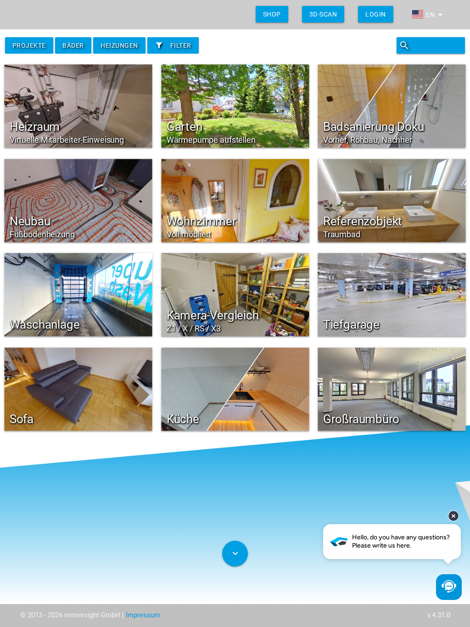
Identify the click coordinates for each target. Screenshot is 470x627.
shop (272, 14)
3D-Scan (323, 14)
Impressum (143, 615)
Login (375, 14)
